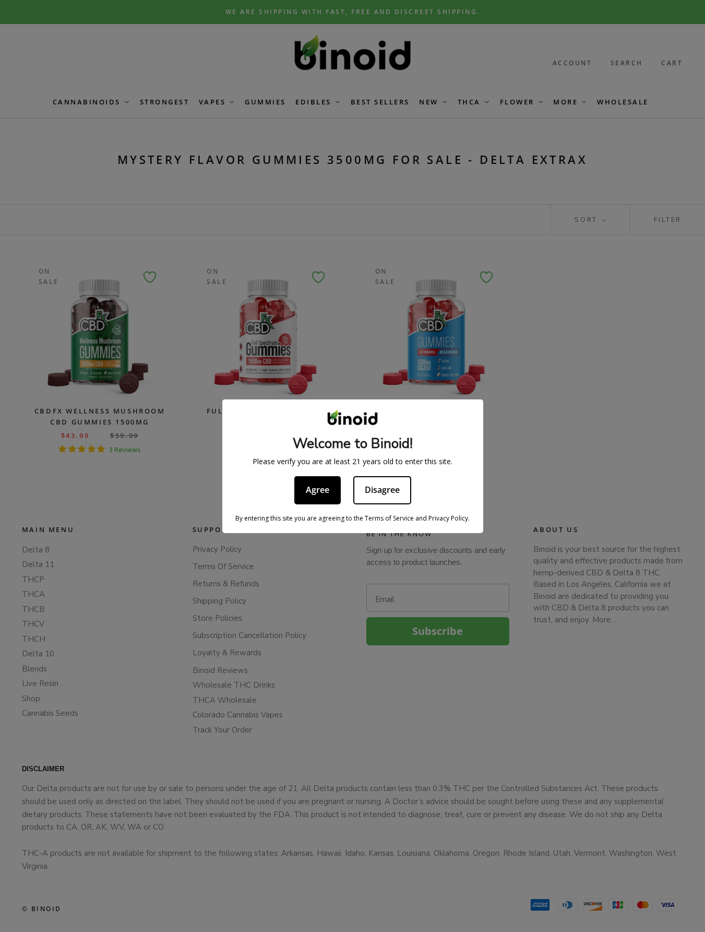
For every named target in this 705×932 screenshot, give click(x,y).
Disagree (382, 490)
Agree (317, 490)
